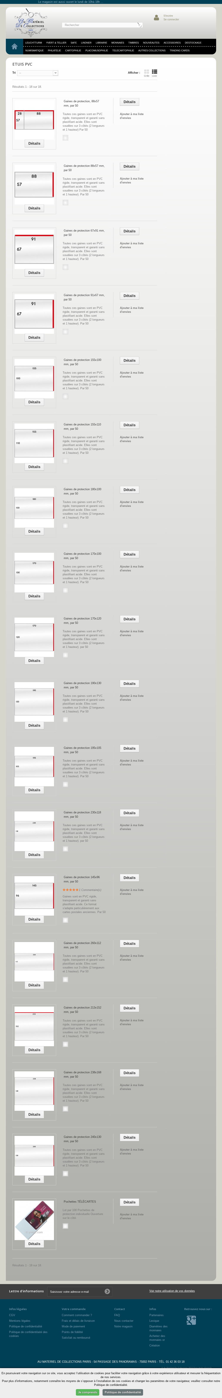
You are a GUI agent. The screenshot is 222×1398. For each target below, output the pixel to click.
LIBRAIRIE (101, 42)
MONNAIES (117, 42)
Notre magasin (123, 1326)
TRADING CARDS (179, 50)
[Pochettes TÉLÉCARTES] (34, 1220)
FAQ (117, 1315)
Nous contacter (123, 1320)
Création (154, 1345)
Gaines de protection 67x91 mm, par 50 (84, 233)
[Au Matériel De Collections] (32, 23)
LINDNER (86, 42)
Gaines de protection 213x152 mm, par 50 (82, 1010)
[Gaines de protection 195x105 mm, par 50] (34, 766)
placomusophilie (96, 50)
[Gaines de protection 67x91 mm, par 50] (34, 249)
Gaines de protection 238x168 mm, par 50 (82, 1074)
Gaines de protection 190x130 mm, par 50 (82, 685)
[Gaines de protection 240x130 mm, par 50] (34, 1155)
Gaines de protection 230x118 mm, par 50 (82, 814)
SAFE (74, 42)
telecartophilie (123, 50)
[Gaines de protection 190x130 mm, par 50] (34, 702)
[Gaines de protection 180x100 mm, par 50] (34, 508)
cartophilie (73, 50)
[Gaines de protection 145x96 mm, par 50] (34, 896)
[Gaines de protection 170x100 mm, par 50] (34, 572)
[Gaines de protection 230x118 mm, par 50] (34, 831)
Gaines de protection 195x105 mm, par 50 (82, 750)
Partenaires (156, 1315)
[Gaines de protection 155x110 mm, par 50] (34, 443)
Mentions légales (19, 1320)
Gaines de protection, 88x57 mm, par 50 (81, 103)
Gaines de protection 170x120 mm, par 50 (82, 620)
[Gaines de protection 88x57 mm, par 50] (34, 184)
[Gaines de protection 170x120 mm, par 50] (34, 637)
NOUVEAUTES (151, 42)
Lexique (154, 1320)
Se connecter (171, 19)
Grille (146, 76)
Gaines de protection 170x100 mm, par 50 (82, 556)
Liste (154, 76)
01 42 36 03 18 (175, 1361)
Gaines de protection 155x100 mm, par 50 (82, 362)
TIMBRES (133, 42)
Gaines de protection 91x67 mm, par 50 (84, 297)
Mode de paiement (73, 1326)
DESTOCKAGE (193, 42)
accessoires (172, 42)
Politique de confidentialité (25, 1326)
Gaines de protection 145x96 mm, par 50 (82, 879)
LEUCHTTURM (33, 42)
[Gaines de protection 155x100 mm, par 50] (34, 378)
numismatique (34, 50)
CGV (12, 1315)
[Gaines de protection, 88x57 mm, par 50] (34, 120)
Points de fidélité (72, 1332)
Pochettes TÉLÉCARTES (80, 1201)
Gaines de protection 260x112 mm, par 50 (82, 945)
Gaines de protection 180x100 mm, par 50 (82, 491)
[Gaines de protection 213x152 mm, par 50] (34, 1026)
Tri (14, 72)
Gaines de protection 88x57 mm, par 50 (84, 168)
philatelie (54, 50)
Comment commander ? (77, 1315)
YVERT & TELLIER (56, 42)
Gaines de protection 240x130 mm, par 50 (82, 1139)
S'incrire (168, 15)
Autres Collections (151, 50)
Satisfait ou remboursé (76, 1337)
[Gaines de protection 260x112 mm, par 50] (34, 961)
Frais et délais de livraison (78, 1320)
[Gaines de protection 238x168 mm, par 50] (34, 1091)
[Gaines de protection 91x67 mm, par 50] (34, 314)
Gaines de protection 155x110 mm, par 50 (82, 426)
